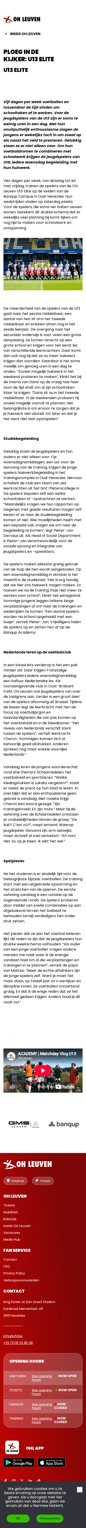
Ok (18, 1518)
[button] (75, 19)
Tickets (9, 1205)
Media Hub (11, 1239)
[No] (80, 1489)
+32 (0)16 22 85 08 (18, 1343)
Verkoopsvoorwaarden (21, 1280)
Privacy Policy (14, 1273)
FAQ (6, 1266)
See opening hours (42, 1378)
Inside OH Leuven (25, 34)
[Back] (5, 33)
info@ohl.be (12, 1336)
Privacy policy (50, 1518)
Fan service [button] (17, 1251)
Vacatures (11, 1232)
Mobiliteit (10, 1212)
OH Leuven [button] (15, 1196)
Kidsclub (10, 1219)
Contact (10, 1259)
